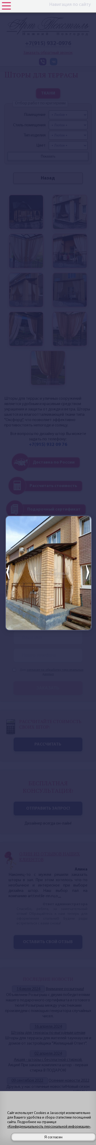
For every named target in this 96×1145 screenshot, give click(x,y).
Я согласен (53, 1137)
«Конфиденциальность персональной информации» (48, 1126)
